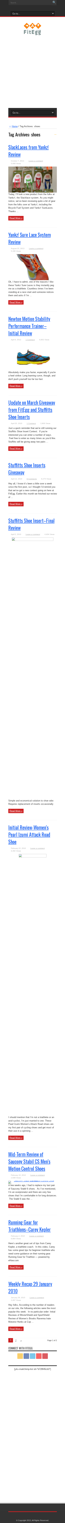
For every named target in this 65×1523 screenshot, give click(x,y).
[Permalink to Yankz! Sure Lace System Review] (32, 279)
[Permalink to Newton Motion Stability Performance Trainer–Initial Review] (32, 370)
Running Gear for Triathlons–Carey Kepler (29, 1226)
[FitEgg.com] (32, 32)
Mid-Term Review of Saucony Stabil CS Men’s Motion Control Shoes (29, 1161)
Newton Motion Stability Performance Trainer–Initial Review (29, 326)
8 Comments (32, 479)
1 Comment (30, 340)
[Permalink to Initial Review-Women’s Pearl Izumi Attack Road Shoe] (32, 856)
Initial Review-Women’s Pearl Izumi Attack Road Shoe (29, 834)
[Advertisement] (32, 71)
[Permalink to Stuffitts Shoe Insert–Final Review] (32, 540)
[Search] (54, 2)
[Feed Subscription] (55, 133)
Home (15, 126)
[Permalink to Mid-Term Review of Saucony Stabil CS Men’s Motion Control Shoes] (32, 1180)
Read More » (16, 218)
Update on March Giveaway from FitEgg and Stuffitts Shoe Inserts (31, 409)
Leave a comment (36, 161)
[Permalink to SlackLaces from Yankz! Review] (32, 191)
